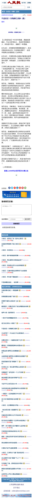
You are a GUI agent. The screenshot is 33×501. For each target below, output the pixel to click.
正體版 (29, 2)
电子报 (24, 2)
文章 (17, 11)
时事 (13, 11)
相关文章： (5, 235)
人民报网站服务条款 (16, 484)
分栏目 (8, 11)
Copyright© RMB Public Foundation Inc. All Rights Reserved (16, 480)
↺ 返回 (4, 2)
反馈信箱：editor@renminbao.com (17, 491)
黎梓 (2, 22)
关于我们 (16, 488)
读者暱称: (4, 219)
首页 (3, 11)
